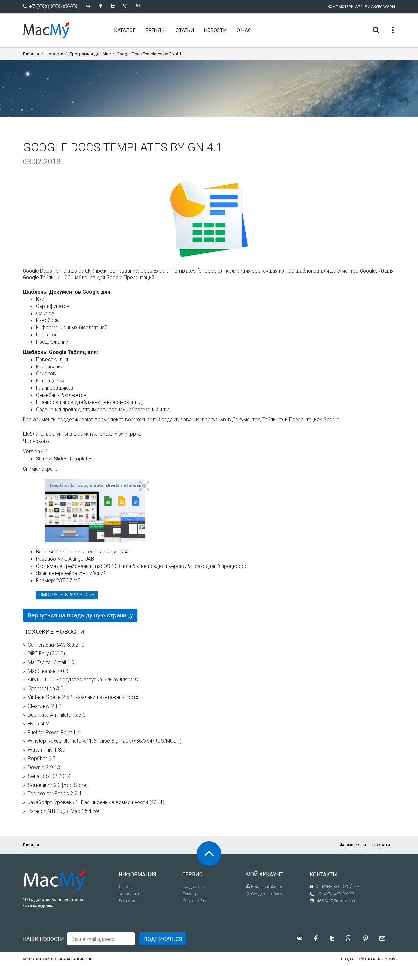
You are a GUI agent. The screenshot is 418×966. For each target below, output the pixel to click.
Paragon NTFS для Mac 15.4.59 (63, 811)
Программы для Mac (90, 53)
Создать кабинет (267, 893)
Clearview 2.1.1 (45, 706)
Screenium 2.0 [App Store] (58, 785)
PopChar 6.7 (42, 759)
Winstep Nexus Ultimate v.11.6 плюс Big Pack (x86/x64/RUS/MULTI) (105, 741)
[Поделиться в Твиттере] (112, 6)
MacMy (42, 959)
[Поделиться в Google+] (125, 6)
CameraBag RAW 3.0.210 (56, 645)
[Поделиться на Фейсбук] (100, 6)
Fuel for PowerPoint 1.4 (54, 733)
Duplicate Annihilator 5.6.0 (57, 715)
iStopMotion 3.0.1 (48, 689)
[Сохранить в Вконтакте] (88, 6)
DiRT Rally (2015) (46, 654)
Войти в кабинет (266, 886)
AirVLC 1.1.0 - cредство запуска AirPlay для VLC (83, 680)
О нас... (125, 886)
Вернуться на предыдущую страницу (80, 615)
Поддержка (193, 886)
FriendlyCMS (383, 959)
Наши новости (43, 939)
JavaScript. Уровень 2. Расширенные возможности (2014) (96, 802)
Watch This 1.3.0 (46, 750)
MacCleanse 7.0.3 (48, 671)
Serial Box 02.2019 (49, 776)
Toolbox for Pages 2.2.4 (55, 794)
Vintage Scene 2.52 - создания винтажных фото (83, 697)
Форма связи (353, 844)
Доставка (128, 900)
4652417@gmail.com (336, 900)
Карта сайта (194, 900)
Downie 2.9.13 (44, 768)
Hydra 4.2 (38, 724)
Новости (54, 53)
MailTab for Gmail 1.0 (51, 662)
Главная (31, 53)
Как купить (129, 893)
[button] (144, 486)
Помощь (190, 893)
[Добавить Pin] (137, 6)
